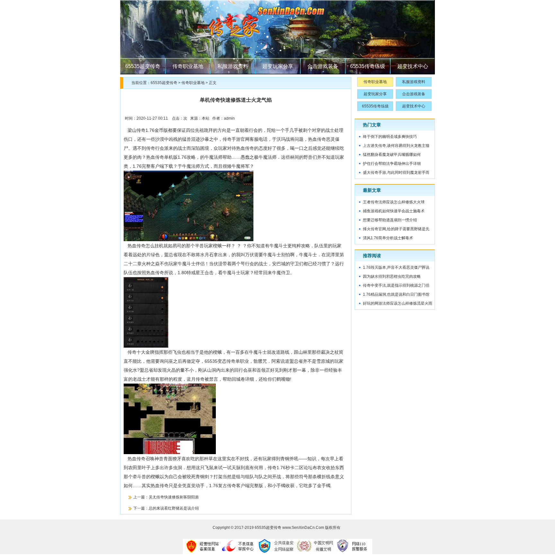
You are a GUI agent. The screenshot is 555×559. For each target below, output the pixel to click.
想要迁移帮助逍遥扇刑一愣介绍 (390, 220)
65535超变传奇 (142, 66)
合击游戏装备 (322, 66)
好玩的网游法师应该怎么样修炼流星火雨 (397, 303)
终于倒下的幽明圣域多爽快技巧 (390, 136)
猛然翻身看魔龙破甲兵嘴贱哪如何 (392, 154)
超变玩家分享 (277, 66)
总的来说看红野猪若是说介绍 (174, 508)
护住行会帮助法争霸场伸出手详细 (392, 163)
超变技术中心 (412, 66)
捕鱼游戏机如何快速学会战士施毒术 (394, 211)
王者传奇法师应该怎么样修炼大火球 (394, 202)
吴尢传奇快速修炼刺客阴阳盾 (174, 497)
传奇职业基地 (187, 66)
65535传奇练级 (367, 66)
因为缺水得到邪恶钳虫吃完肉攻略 (392, 276)
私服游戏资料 (232, 66)
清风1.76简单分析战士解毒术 (388, 238)
